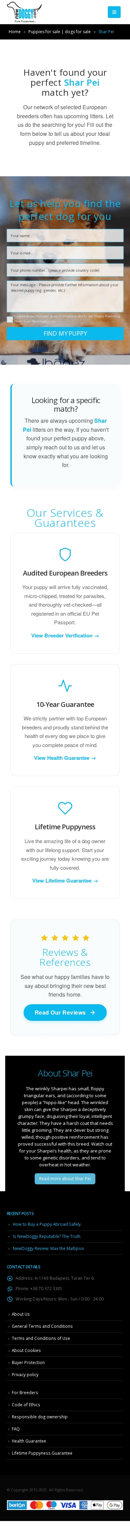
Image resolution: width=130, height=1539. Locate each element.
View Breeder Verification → (65, 635)
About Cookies (26, 1350)
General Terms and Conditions (42, 1326)
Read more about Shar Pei (65, 1179)
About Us (21, 1314)
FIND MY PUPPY (65, 333)
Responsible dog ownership (40, 1416)
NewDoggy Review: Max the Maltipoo (48, 1248)
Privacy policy (25, 1374)
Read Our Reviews (60, 1012)
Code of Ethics (26, 1404)
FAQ (16, 1428)
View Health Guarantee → (65, 758)
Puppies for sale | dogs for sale (59, 32)
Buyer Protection (28, 1362)
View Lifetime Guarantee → (65, 880)
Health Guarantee (29, 1441)
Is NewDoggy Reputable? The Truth (46, 1236)
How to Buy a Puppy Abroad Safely (47, 1224)
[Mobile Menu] (114, 12)
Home (15, 32)
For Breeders (25, 1392)
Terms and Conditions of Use (41, 1338)
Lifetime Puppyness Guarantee (42, 1453)
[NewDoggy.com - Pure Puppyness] (24, 12)
